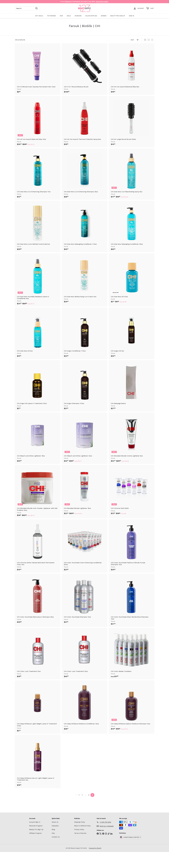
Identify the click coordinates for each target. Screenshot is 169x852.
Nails (69, 16)
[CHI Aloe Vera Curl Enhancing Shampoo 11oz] (37, 174)
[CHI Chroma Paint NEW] (131, 490)
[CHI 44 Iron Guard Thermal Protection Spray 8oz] (84, 121)
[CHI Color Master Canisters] (131, 653)
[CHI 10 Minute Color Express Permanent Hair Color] (37, 69)
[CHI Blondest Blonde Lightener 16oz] (84, 490)
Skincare (78, 16)
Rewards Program (35, 826)
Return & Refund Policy (82, 826)
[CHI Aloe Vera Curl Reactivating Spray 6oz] (131, 174)
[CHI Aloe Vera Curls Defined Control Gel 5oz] (37, 226)
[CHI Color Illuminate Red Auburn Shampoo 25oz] (37, 599)
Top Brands (51, 16)
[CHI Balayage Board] (131, 385)
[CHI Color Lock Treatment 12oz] (37, 653)
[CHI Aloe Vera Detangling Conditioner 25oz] (131, 226)
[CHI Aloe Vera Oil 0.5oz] (131, 279)
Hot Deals (39, 16)
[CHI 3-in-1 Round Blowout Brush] (84, 69)
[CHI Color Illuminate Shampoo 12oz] (84, 599)
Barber (103, 16)
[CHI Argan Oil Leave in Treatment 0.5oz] (37, 385)
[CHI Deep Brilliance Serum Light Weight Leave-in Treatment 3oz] (37, 761)
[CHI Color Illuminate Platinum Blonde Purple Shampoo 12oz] (131, 546)
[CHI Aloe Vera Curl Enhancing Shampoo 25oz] (84, 174)
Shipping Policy (79, 822)
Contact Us (56, 837)
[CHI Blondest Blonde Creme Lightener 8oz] (131, 438)
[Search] (36, 8)
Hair (61, 16)
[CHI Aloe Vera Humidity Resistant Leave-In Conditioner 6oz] (37, 280)
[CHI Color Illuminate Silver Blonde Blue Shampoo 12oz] (131, 600)
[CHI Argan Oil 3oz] (131, 333)
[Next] (92, 795)
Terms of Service (80, 833)
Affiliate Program (35, 833)
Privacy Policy (79, 829)
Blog (53, 829)
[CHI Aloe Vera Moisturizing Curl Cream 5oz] (84, 279)
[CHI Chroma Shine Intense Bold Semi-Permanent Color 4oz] (37, 546)
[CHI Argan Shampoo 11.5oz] (84, 385)
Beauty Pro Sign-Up (117, 16)
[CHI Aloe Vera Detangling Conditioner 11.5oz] (84, 226)
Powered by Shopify (95, 848)
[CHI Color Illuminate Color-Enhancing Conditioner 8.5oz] (84, 546)
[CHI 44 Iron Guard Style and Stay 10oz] (37, 121)
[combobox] (27, 8)
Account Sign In (34, 822)
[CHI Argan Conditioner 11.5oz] (84, 333)
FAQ (53, 833)
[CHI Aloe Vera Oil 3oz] (37, 333)
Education (55, 826)
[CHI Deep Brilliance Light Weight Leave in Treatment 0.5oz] (37, 707)
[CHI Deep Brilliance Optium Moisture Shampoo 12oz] (131, 706)
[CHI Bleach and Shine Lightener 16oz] (37, 438)
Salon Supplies (91, 16)
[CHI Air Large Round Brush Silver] (131, 121)
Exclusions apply (102, 1)
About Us (55, 822)
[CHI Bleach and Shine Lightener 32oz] (84, 438)
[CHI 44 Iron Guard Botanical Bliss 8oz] (131, 69)
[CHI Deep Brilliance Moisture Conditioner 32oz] (84, 706)
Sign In (131, 16)
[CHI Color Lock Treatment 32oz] (84, 653)
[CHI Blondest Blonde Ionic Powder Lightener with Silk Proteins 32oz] (37, 491)
